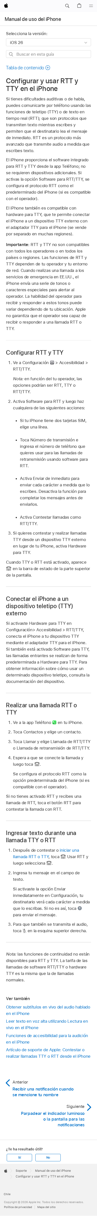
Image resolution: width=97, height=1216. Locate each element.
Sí (19, 1157)
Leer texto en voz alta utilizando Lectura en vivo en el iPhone (47, 1024)
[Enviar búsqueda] (11, 54)
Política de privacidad (18, 1207)
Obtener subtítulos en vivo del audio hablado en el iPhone (48, 1010)
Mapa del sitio (46, 1207)
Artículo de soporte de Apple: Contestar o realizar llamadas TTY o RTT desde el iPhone (48, 1053)
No (48, 1157)
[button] (67, 6)
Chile (7, 1194)
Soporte (21, 1171)
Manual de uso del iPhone (33, 19)
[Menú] (91, 6)
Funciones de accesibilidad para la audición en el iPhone (47, 1039)
